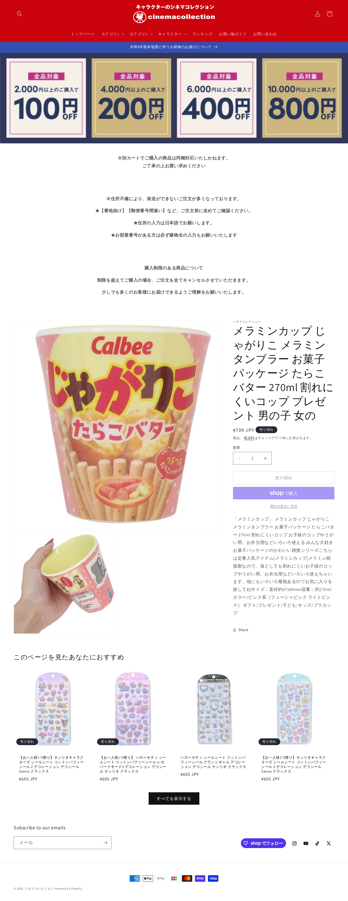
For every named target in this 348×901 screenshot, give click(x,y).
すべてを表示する (174, 798)
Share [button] (243, 629)
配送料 (249, 438)
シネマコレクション (39, 888)
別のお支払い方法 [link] (283, 506)
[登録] (105, 842)
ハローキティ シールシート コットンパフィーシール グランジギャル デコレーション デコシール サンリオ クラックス (213, 762)
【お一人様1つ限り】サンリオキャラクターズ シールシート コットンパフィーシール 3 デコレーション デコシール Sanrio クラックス (293, 764)
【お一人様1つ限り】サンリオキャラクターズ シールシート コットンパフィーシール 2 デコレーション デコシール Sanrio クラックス (51, 764)
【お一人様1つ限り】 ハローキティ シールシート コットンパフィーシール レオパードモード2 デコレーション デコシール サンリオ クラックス (133, 764)
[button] (20, 14)
